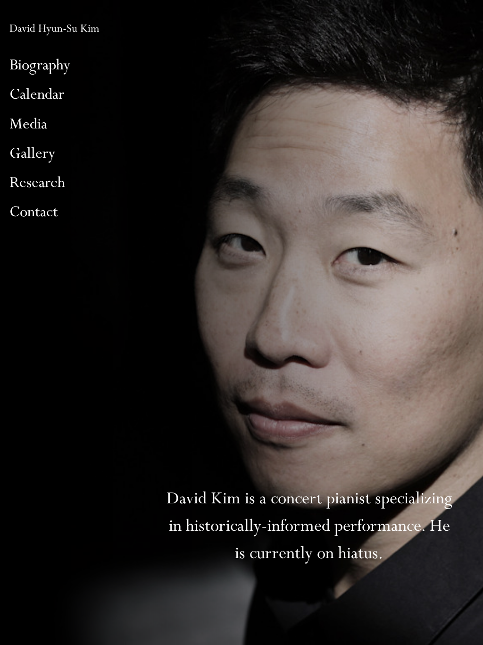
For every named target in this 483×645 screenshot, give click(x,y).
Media (28, 124)
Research (37, 183)
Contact (33, 212)
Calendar (36, 94)
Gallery (32, 153)
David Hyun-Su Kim (54, 28)
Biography (39, 65)
